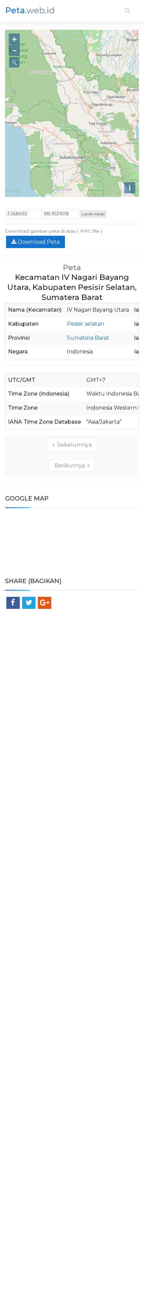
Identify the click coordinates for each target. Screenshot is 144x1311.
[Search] (127, 10)
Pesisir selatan (85, 324)
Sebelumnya (73, 445)
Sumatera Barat (88, 338)
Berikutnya (71, 465)
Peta (30, 10)
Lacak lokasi (93, 213)
